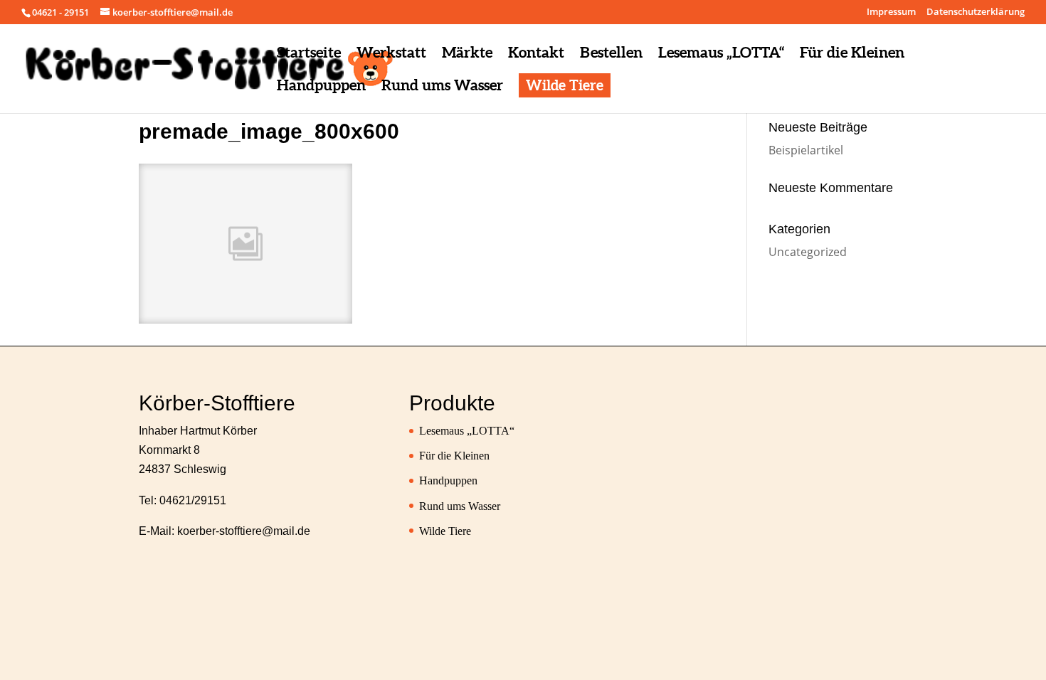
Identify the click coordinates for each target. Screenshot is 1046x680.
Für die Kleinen (454, 456)
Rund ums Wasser (459, 506)
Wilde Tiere (445, 531)
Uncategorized (807, 252)
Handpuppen (448, 480)
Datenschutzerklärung (975, 12)
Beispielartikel (805, 150)
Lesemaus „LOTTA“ (466, 431)
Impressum (891, 12)
